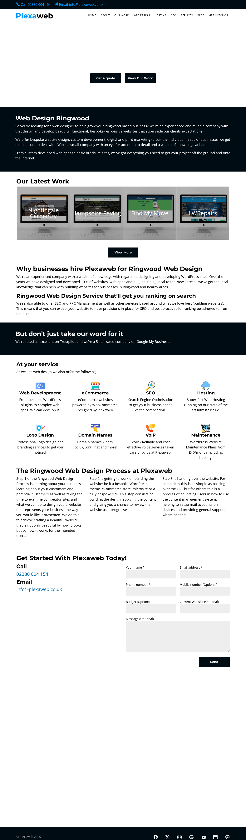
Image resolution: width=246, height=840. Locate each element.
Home (92, 15)
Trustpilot (68, 341)
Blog (200, 15)
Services (187, 15)
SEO (173, 15)
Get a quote (105, 78)
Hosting (160, 15)
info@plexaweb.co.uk (39, 589)
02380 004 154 (32, 574)
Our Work (121, 15)
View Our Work (140, 78)
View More (123, 252)
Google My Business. (153, 341)
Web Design (142, 15)
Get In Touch (218, 15)
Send (214, 662)
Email (80, 4)
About (105, 15)
